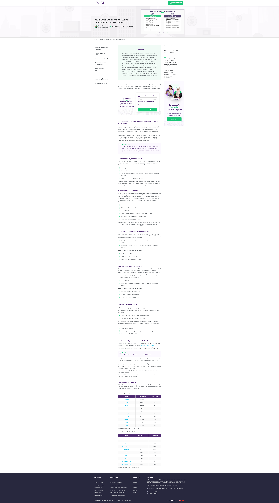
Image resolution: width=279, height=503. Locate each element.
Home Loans (127, 3)
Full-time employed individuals (100, 54)
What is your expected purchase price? (147, 95)
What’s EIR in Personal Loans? (117, 490)
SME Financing (98, 487)
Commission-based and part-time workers (101, 63)
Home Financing (98, 490)
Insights (135, 487)
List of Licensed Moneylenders (117, 492)
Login (165, 3)
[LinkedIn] (167, 501)
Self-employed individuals (101, 59)
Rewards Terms (127, 500)
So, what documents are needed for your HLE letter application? (102, 47)
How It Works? (136, 480)
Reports (135, 490)
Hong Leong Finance (127, 414)
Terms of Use (120, 500)
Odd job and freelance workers (100, 69)
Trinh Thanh (102, 25)
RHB (126, 444)
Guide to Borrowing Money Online (118, 487)
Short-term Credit (98, 482)
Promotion (126, 402)
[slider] (139, 97)
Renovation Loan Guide (116, 482)
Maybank (126, 399)
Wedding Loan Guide (115, 485)
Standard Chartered (126, 446)
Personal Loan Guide (115, 480)
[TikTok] (174, 501)
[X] (177, 501)
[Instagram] (169, 501)
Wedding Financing (99, 485)
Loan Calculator (98, 495)
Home (95, 39)
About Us (135, 482)
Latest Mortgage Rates (101, 83)
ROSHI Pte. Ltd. (152, 488)
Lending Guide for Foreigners (117, 495)
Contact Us (136, 485)
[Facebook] (172, 501)
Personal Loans (116, 3)
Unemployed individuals (101, 74)
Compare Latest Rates (148, 109)
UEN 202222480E (153, 493)
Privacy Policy (112, 500)
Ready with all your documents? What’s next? (101, 78)
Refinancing (97, 492)
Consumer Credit (98, 480)
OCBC (126, 408)
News (134, 492)
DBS (127, 411)
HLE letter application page (147, 345)
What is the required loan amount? (146, 101)
